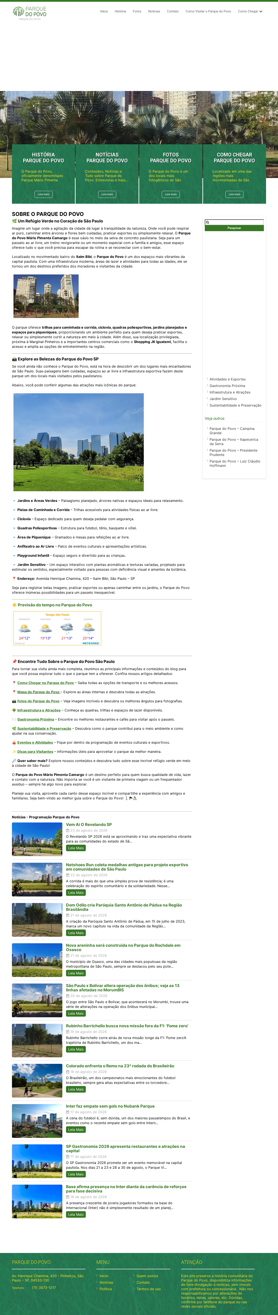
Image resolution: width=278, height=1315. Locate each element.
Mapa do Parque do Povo (38, 692)
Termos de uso (149, 1289)
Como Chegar (248, 11)
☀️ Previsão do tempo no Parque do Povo (52, 604)
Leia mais (43, 194)
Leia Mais (76, 848)
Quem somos (147, 1276)
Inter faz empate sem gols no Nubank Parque (110, 1106)
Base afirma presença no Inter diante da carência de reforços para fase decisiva (126, 1189)
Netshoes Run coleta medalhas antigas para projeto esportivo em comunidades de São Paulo (127, 867)
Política (106, 1289)
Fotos (137, 11)
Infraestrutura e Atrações (230, 392)
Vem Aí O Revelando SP (89, 824)
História (120, 11)
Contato (173, 11)
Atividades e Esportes (228, 379)
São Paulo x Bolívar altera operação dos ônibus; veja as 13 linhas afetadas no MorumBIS (122, 987)
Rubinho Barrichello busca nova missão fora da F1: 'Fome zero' (127, 1025)
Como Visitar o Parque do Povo (208, 11)
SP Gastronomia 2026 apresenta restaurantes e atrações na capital (125, 1148)
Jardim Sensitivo (223, 399)
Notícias (154, 11)
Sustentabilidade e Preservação (235, 405)
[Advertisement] (139, 56)
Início (104, 11)
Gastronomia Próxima (227, 385)
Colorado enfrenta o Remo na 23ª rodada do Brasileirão (120, 1065)
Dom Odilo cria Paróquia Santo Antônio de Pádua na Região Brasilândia (124, 907)
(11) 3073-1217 (44, 1287)
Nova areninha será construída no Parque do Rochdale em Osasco (123, 947)
